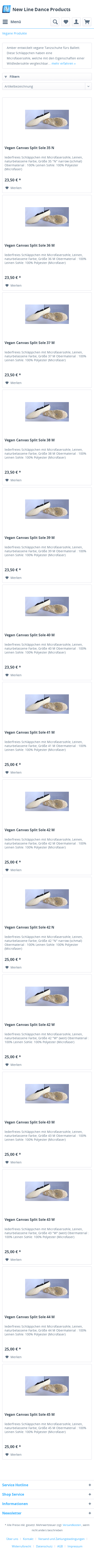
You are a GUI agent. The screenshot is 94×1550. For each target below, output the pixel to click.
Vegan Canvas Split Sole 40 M (30, 635)
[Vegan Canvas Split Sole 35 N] (47, 119)
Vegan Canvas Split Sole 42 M (30, 830)
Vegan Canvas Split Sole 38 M (30, 440)
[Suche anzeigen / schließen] (54, 21)
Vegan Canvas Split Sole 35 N (29, 148)
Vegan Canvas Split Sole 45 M (30, 1414)
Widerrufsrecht (21, 1546)
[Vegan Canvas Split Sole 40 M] (47, 606)
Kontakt (28, 1539)
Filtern (14, 76)
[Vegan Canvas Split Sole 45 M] (47, 1386)
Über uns (12, 1539)
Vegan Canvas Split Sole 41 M (30, 732)
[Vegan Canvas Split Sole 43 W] (47, 1191)
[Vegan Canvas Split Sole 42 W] (47, 996)
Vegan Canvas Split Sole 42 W (30, 1024)
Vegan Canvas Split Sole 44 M (30, 1317)
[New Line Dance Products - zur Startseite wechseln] (6, 9)
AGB (60, 1546)
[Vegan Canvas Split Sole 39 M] (47, 509)
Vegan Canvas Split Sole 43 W (30, 1219)
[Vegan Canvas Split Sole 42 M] (47, 801)
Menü (15, 21)
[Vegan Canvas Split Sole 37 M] (47, 314)
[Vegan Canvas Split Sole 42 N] (47, 899)
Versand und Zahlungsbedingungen (61, 1539)
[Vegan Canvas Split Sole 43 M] (47, 1093)
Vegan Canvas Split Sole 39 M (30, 537)
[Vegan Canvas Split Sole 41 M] (47, 704)
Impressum (75, 1546)
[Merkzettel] (65, 21)
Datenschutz (44, 1546)
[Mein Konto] (76, 21)
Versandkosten (72, 1525)
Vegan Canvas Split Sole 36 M (30, 245)
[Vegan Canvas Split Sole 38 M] (47, 411)
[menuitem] (11, 21)
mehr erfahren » (64, 63)
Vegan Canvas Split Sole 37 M (30, 343)
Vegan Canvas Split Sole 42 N (29, 927)
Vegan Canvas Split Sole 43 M (30, 1122)
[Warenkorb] (87, 21)
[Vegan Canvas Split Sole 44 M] (47, 1288)
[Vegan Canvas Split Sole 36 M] (47, 217)
